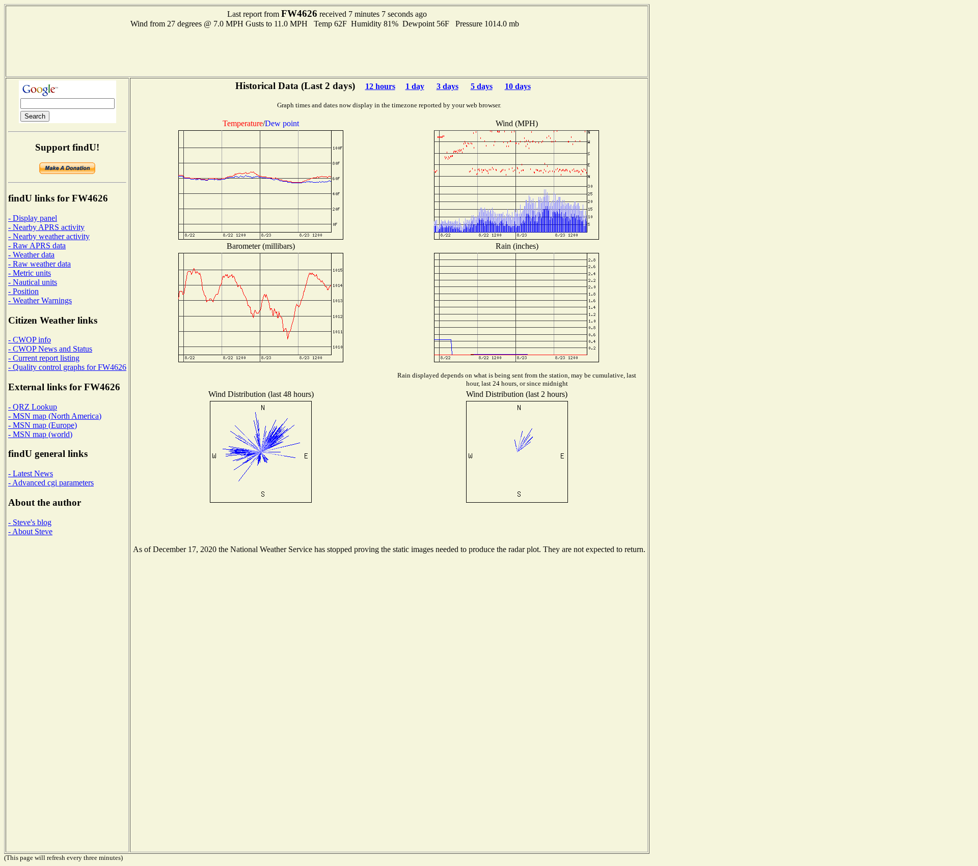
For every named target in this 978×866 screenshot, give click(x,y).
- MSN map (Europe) (42, 425)
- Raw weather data (39, 263)
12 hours (380, 86)
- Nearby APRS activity (46, 227)
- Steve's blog (29, 522)
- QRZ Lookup (32, 406)
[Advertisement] (327, 51)
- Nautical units (32, 282)
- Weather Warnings (40, 300)
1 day (414, 86)
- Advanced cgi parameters (51, 482)
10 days (518, 86)
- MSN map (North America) (54, 416)
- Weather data (31, 254)
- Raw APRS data (37, 245)
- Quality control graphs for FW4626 (67, 367)
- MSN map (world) (40, 434)
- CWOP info (29, 339)
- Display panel (32, 218)
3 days (447, 86)
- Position (23, 291)
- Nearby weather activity (49, 236)
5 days (482, 86)
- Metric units (29, 273)
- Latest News (30, 473)
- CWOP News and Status (50, 348)
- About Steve (30, 531)
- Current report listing (43, 358)
